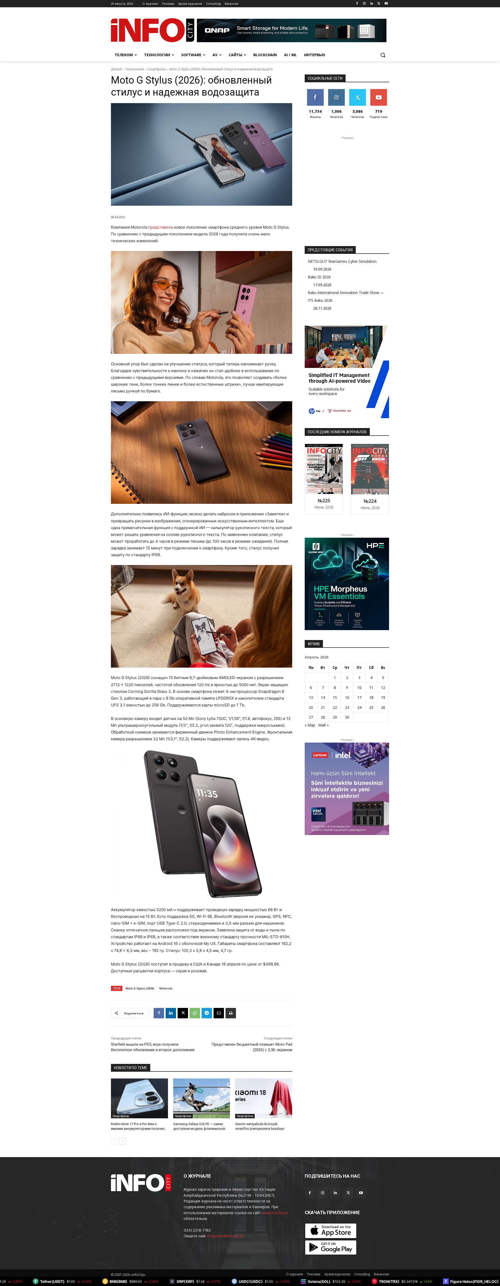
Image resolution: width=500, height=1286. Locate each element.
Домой (116, 69)
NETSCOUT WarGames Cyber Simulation (342, 261)
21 (323, 707)
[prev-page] (114, 1141)
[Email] (219, 1013)
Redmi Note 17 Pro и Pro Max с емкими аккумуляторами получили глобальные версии (138, 1128)
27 (311, 717)
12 (383, 687)
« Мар (310, 725)
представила (161, 227)
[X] (379, 4)
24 (359, 707)
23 (347, 707)
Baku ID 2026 (319, 276)
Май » (323, 725)
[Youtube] (386, 4)
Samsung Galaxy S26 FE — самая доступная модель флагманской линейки (199, 1128)
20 (311, 707)
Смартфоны (156, 69)
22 (335, 707)
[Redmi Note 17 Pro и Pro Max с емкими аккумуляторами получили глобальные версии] (139, 1098)
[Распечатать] (231, 1013)
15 (335, 697)
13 (311, 697)
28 (323, 717)
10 (359, 687)
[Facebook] (357, 4)
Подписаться (379, 91)
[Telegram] (207, 1013)
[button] (383, 55)
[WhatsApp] (195, 1013)
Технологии (134, 69)
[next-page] (122, 1141)
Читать (336, 91)
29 (335, 717)
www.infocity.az (275, 1212)
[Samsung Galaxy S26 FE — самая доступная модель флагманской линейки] (201, 1098)
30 (347, 717)
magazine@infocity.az (225, 1235)
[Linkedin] (372, 4)
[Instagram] (364, 4)
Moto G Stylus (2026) (140, 988)
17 (359, 697)
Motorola (165, 988)
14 (323, 697)
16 (347, 697)
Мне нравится (315, 93)
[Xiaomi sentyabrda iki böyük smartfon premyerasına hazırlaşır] (263, 1098)
